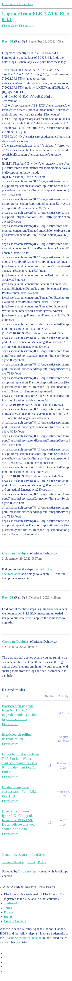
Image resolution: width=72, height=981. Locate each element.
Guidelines (38, 854)
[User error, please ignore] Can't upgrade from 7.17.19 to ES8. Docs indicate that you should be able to (18, 820)
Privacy (9, 912)
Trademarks (11, 903)
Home (6, 854)
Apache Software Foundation (23, 938)
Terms (8, 908)
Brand (8, 916)
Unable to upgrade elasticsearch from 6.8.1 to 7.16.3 (19, 791)
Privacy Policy (37, 862)
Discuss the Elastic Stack (17, 4)
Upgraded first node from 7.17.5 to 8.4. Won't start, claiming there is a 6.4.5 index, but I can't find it (20, 763)
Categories (20, 854)
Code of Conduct (15, 921)
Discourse (24, 871)
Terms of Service (13, 862)
